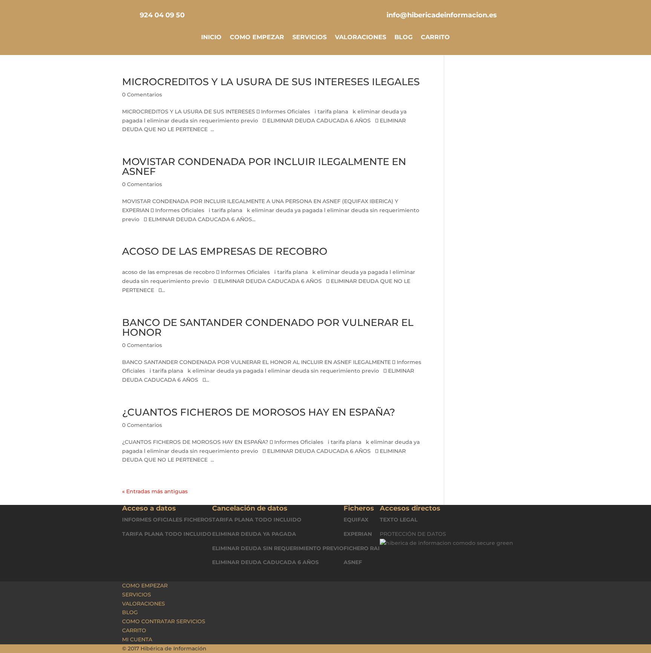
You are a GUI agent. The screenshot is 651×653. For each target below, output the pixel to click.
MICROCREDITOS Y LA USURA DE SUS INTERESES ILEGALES (271, 82)
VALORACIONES (360, 38)
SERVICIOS (309, 38)
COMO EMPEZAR (257, 38)
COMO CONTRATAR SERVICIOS (163, 621)
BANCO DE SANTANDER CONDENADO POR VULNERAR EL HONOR (267, 327)
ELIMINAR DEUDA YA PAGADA (254, 534)
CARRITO (435, 38)
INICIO (211, 38)
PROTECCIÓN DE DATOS (413, 534)
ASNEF (353, 562)
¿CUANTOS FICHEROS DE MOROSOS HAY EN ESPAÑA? (258, 412)
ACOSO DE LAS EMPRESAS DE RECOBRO (224, 251)
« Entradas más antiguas (155, 491)
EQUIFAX (356, 519)
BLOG (403, 38)
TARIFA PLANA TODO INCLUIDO (166, 534)
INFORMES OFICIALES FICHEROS (167, 519)
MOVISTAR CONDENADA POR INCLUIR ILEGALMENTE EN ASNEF (264, 166)
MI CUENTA (137, 639)
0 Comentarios (142, 94)
